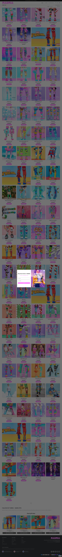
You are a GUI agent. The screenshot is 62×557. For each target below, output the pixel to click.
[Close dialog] (44, 270)
